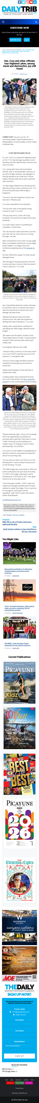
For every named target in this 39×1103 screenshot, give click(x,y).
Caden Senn (15, 576)
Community (18, 1080)
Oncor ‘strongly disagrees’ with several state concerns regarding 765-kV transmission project (19, 608)
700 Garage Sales (8, 1071)
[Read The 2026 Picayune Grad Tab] (20, 824)
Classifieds (26, 1080)
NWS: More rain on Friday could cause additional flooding (17, 522)
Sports (11, 1080)
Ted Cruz (15, 515)
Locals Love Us (10, 1083)
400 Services (6, 1069)
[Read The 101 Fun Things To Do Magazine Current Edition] (20, 728)
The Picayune (29, 1083)
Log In (27, 40)
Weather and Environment (13, 50)
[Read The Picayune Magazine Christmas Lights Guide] (20, 880)
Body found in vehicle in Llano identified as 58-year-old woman (19, 529)
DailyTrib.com (23, 74)
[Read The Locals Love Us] (20, 774)
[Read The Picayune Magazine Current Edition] (20, 683)
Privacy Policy (19, 1088)
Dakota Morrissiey (17, 613)
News (6, 1080)
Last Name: (19, 1031)
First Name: (19, 1020)
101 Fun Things (19, 1083)
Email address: (19, 1041)
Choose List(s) (19, 1009)
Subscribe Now (15, 40)
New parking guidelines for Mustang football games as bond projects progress (18, 571)
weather (21, 515)
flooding (9, 515)
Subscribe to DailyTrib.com (19, 1093)
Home (3, 50)
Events (32, 1080)
